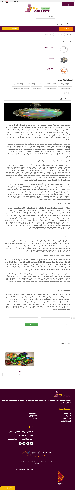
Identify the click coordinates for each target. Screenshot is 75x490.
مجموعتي (32, 415)
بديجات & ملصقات (48, 47)
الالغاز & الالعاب (51, 83)
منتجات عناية (37, 88)
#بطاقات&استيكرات (26, 438)
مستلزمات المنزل (50, 88)
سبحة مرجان (50, 68)
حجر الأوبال (65, 98)
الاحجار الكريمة (65, 83)
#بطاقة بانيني (21, 435)
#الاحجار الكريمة (27, 431)
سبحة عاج (51, 58)
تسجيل (59, 23)
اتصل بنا (68, 415)
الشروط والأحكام (65, 418)
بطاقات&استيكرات (17, 83)
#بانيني (30, 435)
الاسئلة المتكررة (66, 420)
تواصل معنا (7, 487)
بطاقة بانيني (31, 83)
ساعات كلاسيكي (65, 88)
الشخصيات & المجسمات (21, 88)
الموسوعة (32, 413)
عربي (5, 1)
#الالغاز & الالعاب (14, 431)
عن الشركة (67, 413)
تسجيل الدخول (66, 23)
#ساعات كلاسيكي (12, 438)
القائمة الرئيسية (65, 29)
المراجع (33, 418)
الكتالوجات (15, 28)
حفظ (30, 324)
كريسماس (67, 92)
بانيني (40, 83)
